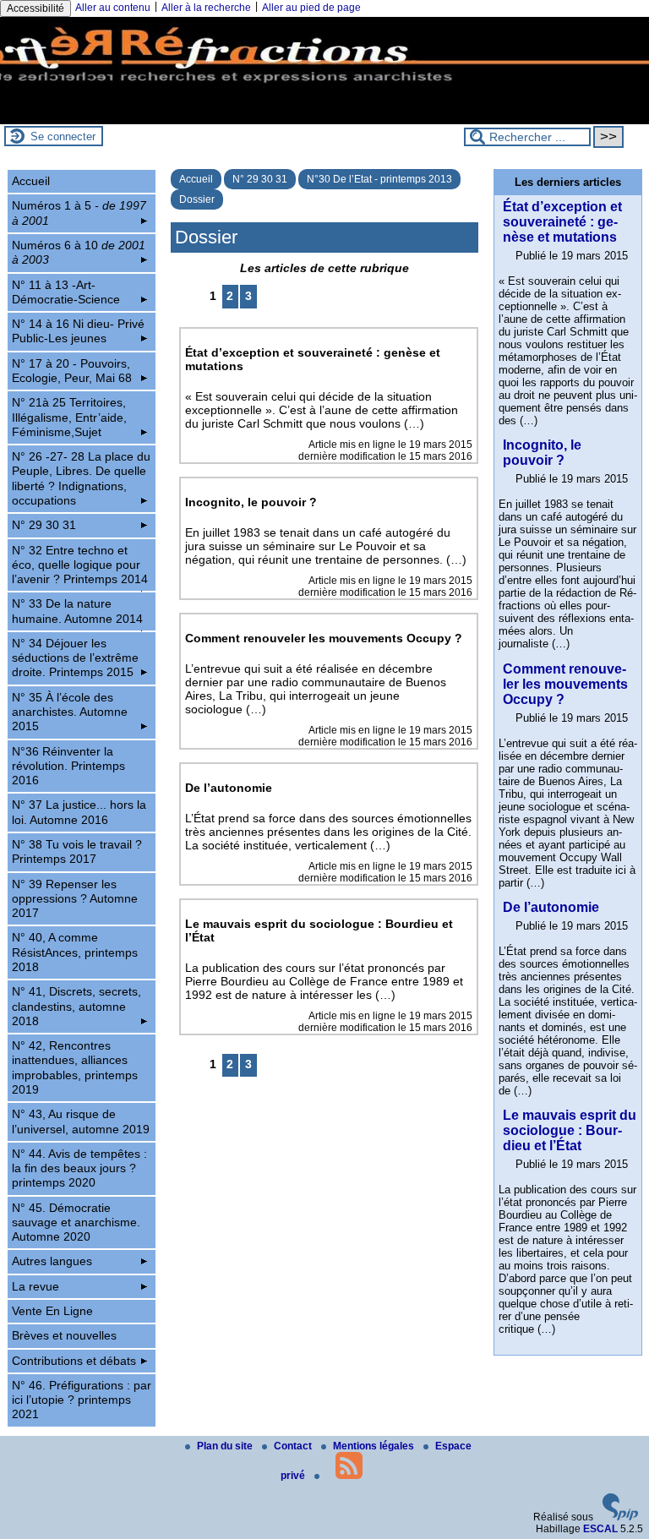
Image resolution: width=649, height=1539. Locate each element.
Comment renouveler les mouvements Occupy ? (565, 684)
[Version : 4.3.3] (620, 1517)
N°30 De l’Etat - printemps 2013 (379, 179)
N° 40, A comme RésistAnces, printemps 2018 (75, 952)
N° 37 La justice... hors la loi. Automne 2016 (79, 812)
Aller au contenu (112, 8)
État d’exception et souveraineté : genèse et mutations (562, 221)
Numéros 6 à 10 (78, 252)
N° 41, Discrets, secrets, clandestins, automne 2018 (76, 1006)
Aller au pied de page (311, 8)
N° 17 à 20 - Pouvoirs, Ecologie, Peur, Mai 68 (72, 371)
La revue (35, 1286)
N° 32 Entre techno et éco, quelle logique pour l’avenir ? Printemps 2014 (80, 565)
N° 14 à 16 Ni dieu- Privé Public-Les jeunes (78, 331)
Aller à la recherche (206, 8)
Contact (294, 1446)
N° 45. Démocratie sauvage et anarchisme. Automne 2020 (76, 1222)
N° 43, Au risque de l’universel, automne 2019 (81, 1121)
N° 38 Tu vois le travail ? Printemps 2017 (77, 851)
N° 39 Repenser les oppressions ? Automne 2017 (75, 898)
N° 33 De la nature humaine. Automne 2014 (77, 611)
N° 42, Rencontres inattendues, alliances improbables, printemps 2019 (75, 1067)
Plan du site (226, 1446)
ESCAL (600, 1529)
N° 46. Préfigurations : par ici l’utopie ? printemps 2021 (81, 1400)
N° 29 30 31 (259, 179)
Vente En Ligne (52, 1311)
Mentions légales (375, 1446)
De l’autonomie (551, 907)
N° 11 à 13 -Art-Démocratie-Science (66, 292)
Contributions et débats (74, 1360)
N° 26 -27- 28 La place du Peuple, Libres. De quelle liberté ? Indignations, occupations (81, 478)
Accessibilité (35, 8)
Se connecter (62, 136)
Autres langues (52, 1261)
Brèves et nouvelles (64, 1335)
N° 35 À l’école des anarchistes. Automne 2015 (70, 712)
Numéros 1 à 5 (79, 212)
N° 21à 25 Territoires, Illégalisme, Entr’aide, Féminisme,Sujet (69, 417)
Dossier (197, 199)
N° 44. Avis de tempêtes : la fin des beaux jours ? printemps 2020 (79, 1168)
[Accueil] (324, 118)
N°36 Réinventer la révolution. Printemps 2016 (68, 766)
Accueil (196, 179)
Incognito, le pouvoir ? (542, 452)
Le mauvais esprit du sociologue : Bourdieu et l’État (569, 1130)
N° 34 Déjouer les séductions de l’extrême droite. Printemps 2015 (75, 657)
